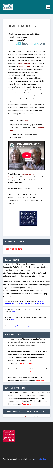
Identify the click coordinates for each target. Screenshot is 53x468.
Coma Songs (22, 416)
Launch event (24, 66)
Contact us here (13, 249)
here (13, 311)
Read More (26, 404)
